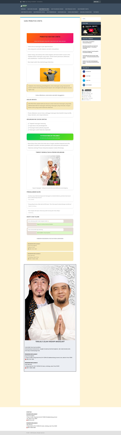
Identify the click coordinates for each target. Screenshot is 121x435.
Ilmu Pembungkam (51, 12)
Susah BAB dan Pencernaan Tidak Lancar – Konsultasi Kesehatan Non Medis (91, 57)
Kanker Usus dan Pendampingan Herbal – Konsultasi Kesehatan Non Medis (91, 62)
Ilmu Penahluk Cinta (70, 9)
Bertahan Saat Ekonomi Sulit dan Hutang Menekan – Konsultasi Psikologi (90, 47)
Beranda (23, 9)
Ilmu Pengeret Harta (83, 9)
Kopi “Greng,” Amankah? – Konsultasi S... (34, 1)
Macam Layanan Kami (86, 12)
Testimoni (96, 12)
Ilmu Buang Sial (62, 12)
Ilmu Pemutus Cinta (44, 9)
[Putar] (83, 34)
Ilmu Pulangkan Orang (57, 9)
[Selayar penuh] (99, 34)
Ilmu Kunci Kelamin (32, 9)
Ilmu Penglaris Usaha (39, 12)
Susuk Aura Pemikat (73, 12)
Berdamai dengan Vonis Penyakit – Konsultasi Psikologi (91, 52)
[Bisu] (97, 34)
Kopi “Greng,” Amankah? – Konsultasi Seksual (89, 42)
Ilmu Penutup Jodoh (26, 12)
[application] (91, 30)
